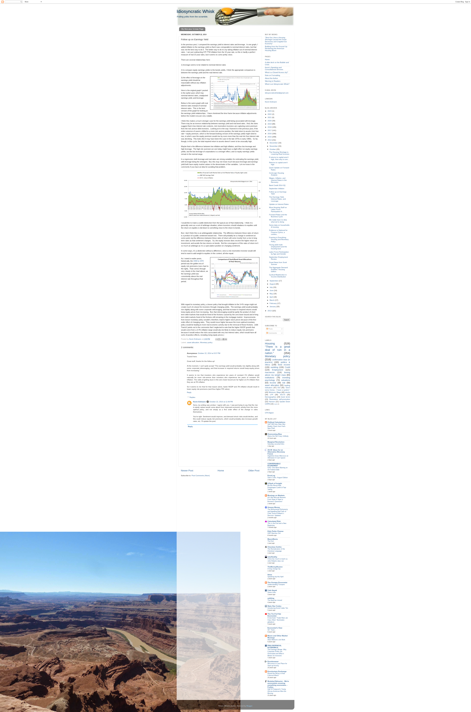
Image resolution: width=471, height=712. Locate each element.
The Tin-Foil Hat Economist (274, 615)
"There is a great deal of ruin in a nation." (277, 350)
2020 (270, 121)
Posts (270, 329)
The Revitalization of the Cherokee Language (276, 550)
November (274, 146)
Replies (192, 397)
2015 (270, 137)
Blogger (249, 706)
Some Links (272, 592)
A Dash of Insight (275, 483)
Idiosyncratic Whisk (195, 11)
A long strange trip (274, 569)
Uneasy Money (274, 507)
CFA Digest (269, 413)
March (272, 300)
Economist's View (275, 628)
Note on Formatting (272, 75)
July (271, 287)
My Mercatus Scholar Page (192, 29)
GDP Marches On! (274, 533)
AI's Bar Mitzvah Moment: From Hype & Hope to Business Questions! (277, 499)
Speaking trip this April (275, 577)
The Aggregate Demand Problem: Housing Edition (278, 269)
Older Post (253, 470)
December (274, 143)
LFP (271, 395)
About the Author (271, 78)
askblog (271, 598)
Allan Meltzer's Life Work (276, 640)
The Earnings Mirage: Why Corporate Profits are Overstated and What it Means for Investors (277, 653)
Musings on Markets (276, 495)
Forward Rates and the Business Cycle (278, 216)
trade (275, 404)
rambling (274, 367)
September (274, 281)
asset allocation (193, 342)
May (271, 294)
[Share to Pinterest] (226, 339)
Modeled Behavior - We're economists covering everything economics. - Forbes (278, 684)
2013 (270, 311)
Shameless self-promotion (279, 399)
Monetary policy (206, 342)
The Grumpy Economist (277, 582)
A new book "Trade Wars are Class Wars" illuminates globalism (278, 620)
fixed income (284, 365)
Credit (287, 367)
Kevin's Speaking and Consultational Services (274, 68)
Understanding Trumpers (276, 584)
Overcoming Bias (275, 434)
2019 (270, 124)
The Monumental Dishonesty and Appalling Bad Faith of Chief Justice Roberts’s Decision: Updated (278, 512)
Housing (270, 343)
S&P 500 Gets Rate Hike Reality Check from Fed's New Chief (276, 426)
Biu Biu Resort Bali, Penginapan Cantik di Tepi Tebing (277, 487)
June (272, 290)
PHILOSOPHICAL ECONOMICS (275, 646)
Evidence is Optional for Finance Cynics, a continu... (278, 232)
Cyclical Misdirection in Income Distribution (278, 276)
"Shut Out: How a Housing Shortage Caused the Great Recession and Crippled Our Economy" (276, 41)
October (273, 149)
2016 (270, 134)
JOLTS (282, 395)
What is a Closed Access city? (276, 72)
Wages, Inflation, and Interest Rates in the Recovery (278, 180)
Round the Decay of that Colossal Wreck (276, 674)
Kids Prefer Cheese (275, 531)
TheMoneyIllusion (275, 567)
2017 (270, 130)
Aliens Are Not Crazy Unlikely (278, 436)
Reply (189, 392)
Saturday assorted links (276, 444)
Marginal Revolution (276, 442)
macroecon (270, 372)
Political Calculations (276, 422)
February (273, 303)
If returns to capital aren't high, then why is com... (279, 158)
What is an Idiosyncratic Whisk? (277, 84)
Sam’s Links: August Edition (278, 477)
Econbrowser (273, 661)
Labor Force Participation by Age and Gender (279, 253)
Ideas (270, 575)
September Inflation (276, 188)
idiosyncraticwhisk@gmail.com (276, 93)
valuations (285, 380)
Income (273, 383)
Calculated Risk (274, 521)
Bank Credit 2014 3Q (277, 185)
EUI (279, 388)
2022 (270, 114)
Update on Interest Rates (279, 204)
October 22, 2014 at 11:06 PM (221, 402)
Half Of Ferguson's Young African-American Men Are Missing (277, 691)
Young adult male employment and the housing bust (278, 247)
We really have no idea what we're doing (278, 221)
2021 (270, 117)
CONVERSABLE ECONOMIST (274, 465)
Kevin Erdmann (199, 402)
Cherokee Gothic (275, 547)
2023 (270, 111)
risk (283, 383)
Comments (272, 333)
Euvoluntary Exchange (277, 671)
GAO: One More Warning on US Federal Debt (278, 469)
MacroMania (273, 539)
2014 (270, 140)
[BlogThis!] (219, 339)
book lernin (285, 397)
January (273, 306)
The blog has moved (275, 600)
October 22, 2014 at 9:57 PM (209, 353)
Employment (277, 370)
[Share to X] (221, 339)
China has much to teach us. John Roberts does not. (278, 560)
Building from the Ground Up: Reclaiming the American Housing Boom (276, 48)
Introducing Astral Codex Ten (278, 608)
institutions (269, 377)
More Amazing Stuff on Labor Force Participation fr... (278, 209)
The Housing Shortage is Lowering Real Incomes (279, 153)
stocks (287, 392)
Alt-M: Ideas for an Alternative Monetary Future (276, 452)
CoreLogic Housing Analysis (276, 174)
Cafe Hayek (272, 590)
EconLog (271, 476)
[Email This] (216, 339)
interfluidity (272, 557)
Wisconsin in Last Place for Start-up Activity (277, 664)
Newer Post (187, 470)
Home (221, 470)
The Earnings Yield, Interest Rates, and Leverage (277, 199)
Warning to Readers (272, 81)
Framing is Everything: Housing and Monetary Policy (279, 239)
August (272, 284)
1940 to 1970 (198, 261)
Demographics (270, 397)
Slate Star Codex (274, 606)
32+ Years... (272, 630)
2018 (270, 127)
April (272, 297)
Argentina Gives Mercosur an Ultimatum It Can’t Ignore (278, 457)
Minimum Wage (275, 392)
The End (271, 541)
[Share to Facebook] (223, 339)
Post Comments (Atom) (201, 476)
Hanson (272, 402)
